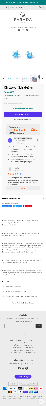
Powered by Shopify (25, 396)
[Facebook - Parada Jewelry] (19, 30)
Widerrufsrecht (37, 396)
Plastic (16, 168)
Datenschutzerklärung (9, 398)
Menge (6, 98)
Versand (15, 95)
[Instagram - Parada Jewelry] (23, 30)
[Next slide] (42, 78)
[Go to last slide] (3, 78)
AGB (19, 398)
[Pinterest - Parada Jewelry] (26, 30)
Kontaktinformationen (36, 398)
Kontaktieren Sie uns (29, 364)
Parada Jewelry (12, 396)
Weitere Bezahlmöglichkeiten (23, 119)
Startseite (13, 27)
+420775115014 (15, 364)
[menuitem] (9, 78)
